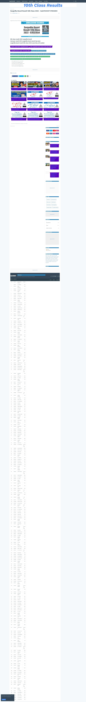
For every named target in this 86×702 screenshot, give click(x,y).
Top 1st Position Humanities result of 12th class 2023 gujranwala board (51, 119)
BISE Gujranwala (53, 199)
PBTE (49, 259)
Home (50, 279)
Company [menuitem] (40, 1)
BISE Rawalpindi (54, 256)
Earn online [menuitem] (31, 1)
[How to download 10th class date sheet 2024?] (51, 105)
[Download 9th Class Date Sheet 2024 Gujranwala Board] (35, 105)
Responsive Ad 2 (35, 17)
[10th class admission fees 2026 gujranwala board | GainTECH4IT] (35, 84)
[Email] (27, 76)
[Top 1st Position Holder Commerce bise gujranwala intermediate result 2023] (35, 114)
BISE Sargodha (54, 204)
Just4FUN (14, 279)
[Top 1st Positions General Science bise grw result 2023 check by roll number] (18, 114)
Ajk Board (52, 258)
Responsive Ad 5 (52, 214)
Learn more (9, 696)
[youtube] (54, 130)
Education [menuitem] (18, 1)
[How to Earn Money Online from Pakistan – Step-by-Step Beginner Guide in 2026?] (48, 164)
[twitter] (50, 130)
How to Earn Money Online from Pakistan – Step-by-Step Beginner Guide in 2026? (54, 167)
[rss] (59, 276)
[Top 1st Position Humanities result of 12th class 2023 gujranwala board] (51, 114)
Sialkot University (52, 261)
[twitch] (57, 133)
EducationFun (52, 222)
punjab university (55, 207)
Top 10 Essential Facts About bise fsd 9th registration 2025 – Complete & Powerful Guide (18, 99)
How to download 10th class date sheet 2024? (50, 109)
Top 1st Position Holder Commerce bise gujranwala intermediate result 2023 (34, 119)
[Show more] (30, 76)
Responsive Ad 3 (35, 69)
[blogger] (47, 133)
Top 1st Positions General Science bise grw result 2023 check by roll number (18, 119)
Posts (48, 249)
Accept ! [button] (4, 699)
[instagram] (57, 130)
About (54, 279)
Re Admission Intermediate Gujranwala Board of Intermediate (18, 109)
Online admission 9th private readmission (50, 98)
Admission (48, 199)
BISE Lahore (48, 202)
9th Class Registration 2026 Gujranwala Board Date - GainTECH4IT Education (50, 89)
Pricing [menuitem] (36, 1)
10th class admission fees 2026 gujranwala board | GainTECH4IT (34, 89)
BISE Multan (53, 202)
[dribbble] (54, 133)
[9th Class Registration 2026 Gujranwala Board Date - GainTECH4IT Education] (51, 84)
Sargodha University (52, 260)
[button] (74, 1)
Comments (48, 250)
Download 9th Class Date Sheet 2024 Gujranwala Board (34, 109)
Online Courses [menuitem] (24, 1)
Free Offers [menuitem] (46, 1)
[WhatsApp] (25, 76)
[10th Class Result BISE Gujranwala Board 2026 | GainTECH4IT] (18, 84)
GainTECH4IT (12, 1)
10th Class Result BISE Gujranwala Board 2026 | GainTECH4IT (18, 89)
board (52, 225)
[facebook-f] (47, 130)
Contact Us (58, 279)
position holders (49, 207)
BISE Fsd (49, 256)
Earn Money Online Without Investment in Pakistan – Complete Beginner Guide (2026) (54, 175)
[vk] (50, 133)
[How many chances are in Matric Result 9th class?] (35, 94)
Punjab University (53, 259)
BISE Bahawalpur (48, 258)
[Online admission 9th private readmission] (51, 94)
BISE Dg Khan (56, 257)
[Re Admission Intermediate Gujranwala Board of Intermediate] (18, 105)
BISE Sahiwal (48, 204)
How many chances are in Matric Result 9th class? (35, 99)
